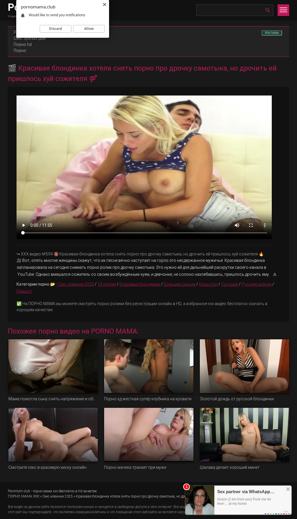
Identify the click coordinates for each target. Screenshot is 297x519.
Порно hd (23, 44)
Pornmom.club (19, 491)
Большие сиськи (179, 284)
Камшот (24, 291)
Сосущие (229, 284)
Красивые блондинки (139, 284)
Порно (20, 50)
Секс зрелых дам (30, 38)
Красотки (208, 284)
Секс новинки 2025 (76, 284)
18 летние (106, 284)
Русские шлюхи (256, 284)
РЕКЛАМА (272, 33)
